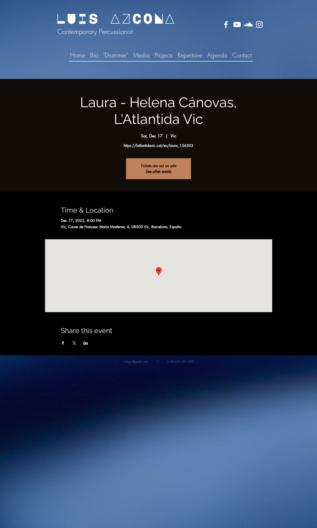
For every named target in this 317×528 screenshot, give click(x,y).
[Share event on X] (74, 343)
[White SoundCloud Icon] (248, 24)
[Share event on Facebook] (63, 343)
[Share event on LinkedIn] (86, 343)
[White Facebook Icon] (225, 24)
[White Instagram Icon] (259, 24)
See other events (158, 171)
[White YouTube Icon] (237, 24)
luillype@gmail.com (136, 362)
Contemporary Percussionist (94, 31)
